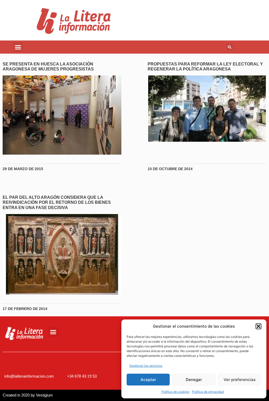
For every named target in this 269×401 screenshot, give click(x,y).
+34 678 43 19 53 (82, 376)
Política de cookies (175, 392)
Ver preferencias (240, 379)
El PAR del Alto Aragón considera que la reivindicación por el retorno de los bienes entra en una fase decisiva (57, 202)
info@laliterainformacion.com (29, 376)
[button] (258, 326)
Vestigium (44, 395)
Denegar (194, 379)
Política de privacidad (208, 392)
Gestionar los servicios (145, 366)
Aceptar (148, 379)
